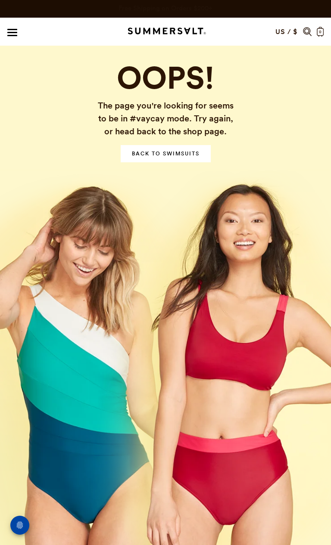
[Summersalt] (165, 31)
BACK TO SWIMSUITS (166, 153)
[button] (307, 32)
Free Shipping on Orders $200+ (165, 7)
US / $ (286, 31)
